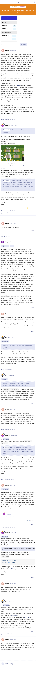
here (18, 85)
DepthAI (4, 25)
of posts (17, 2)
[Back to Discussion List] (1, 2)
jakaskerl (6, 246)
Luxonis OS (5, 35)
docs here (14, 615)
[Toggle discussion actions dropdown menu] (34, 2)
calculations (11, 569)
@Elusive (4, 379)
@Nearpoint (5, 341)
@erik (12, 246)
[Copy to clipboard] (33, 560)
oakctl (4, 39)
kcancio (7, 130)
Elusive (7, 447)
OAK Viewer (5, 29)
